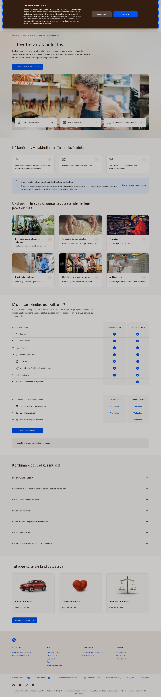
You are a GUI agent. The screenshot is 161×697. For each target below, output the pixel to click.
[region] (80, 14)
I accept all (126, 14)
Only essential (102, 14)
